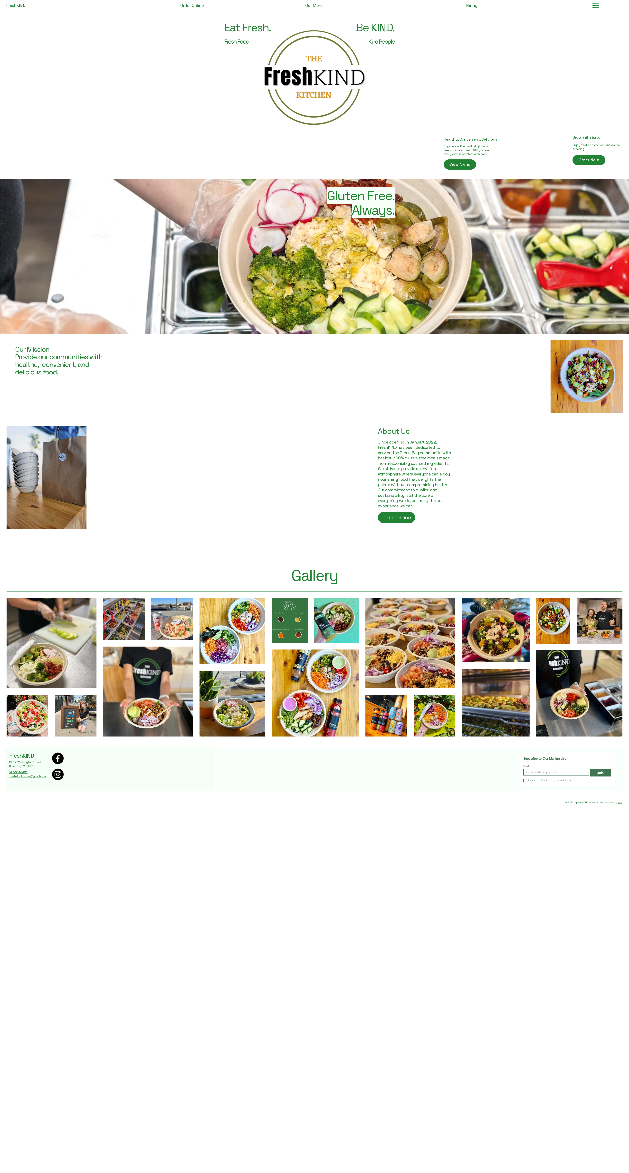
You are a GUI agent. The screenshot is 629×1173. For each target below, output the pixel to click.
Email (526, 766)
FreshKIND (21, 755)
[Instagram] (58, 774)
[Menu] (596, 5)
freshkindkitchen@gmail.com (27, 776)
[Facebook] (58, 758)
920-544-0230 (18, 772)
